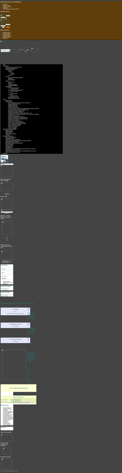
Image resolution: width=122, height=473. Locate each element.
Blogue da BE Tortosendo (11, 133)
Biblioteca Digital (9, 130)
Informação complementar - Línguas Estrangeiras (18, 117)
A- (33, 43)
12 (28, 378)
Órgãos (7, 80)
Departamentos (9, 86)
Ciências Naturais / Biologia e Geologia (11, 8)
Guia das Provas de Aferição (14, 125)
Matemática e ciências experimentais (15, 90)
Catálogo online (9, 132)
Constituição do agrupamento (11, 68)
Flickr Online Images (7, 35)
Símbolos (12, 74)
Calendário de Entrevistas (15, 400)
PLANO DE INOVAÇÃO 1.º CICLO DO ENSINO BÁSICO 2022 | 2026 (21, 150)
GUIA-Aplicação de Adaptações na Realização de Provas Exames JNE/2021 (23, 108)
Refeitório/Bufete (11, 79)
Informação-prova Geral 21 (13, 115)
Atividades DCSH (14, 88)
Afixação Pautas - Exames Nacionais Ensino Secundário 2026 (8, 423)
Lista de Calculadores (12, 127)
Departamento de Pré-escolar (14, 98)
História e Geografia (7, 6)
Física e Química (6, 5)
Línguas (9, 92)
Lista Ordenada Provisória (15, 399)
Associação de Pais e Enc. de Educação (13, 67)
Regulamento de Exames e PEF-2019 (15, 111)
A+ (37, 43)
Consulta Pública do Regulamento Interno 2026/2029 (7, 409)
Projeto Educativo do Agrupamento (13, 139)
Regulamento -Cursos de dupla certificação (14, 142)
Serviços (7, 76)
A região (10, 75)
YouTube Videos (6, 34)
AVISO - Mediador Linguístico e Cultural (18, 388)
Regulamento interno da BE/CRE (12, 141)
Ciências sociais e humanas (13, 87)
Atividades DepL (14, 93)
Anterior (29, 369)
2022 (7, 237)
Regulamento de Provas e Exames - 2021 (16, 110)
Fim (28, 383)
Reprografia (10, 78)
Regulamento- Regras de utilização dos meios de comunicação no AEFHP (20, 148)
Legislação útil (8, 100)
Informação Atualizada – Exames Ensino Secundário (8, 420)
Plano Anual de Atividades (11, 137)
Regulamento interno (10, 138)
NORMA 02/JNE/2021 (13, 106)
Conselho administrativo (13, 85)
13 (28, 380)
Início (4, 64)
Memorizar (4, 276)
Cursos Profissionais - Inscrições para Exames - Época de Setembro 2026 (8, 417)
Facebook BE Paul (9, 131)
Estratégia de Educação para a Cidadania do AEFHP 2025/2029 (18, 140)
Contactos (5, 153)
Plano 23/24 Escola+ (10, 144)
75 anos (12, 72)
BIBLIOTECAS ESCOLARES (9, 129)
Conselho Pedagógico (12, 84)
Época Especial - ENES (8, 414)
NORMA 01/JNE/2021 (13, 105)
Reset (36, 43)
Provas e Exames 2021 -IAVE (14, 103)
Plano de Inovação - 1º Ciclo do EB (13, 149)
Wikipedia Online (6, 32)
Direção (9, 83)
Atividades (8, 134)
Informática (5, 7)
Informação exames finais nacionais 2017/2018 (17, 118)
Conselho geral (11, 82)
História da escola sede (10, 69)
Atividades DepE (14, 95)
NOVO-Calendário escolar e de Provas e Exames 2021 (19, 102)
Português (5, 4)
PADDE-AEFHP (9, 145)
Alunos (4, 99)
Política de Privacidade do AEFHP (13, 152)
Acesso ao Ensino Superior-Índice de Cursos (17, 123)
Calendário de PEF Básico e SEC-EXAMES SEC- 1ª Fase (20, 113)
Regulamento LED (9, 146)
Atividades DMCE (14, 91)
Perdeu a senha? (6, 281)
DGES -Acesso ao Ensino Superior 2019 (16, 122)
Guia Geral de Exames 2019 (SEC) (15, 121)
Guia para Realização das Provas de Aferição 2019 (18, 109)
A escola (10, 71)
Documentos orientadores (8, 136)
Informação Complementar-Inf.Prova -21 (16, 116)
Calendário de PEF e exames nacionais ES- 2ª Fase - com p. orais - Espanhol (23, 114)
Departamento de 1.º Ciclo (13, 96)
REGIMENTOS (9, 147)
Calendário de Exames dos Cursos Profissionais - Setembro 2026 (8, 412)
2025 (7, 239)
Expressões (10, 94)
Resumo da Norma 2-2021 (13, 107)
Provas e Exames (9, 101)
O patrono (10, 70)
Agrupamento (6, 65)
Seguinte (29, 382)
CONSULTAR (7, 193)
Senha (3, 272)
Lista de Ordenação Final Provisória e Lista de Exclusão (19, 402)
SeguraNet (5, 38)
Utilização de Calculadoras (13, 119)
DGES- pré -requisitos (12, 126)
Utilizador (4, 269)
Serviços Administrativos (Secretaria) (15, 77)
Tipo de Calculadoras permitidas (14, 124)
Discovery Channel (7, 33)
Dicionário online (6, 37)
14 (28, 381)
